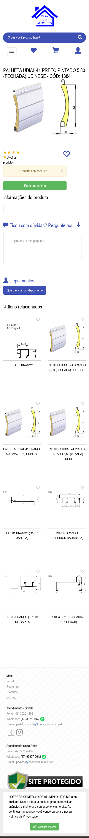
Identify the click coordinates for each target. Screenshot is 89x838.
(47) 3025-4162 (30, 719)
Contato (11, 697)
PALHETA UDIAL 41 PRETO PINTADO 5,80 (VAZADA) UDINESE (67, 454)
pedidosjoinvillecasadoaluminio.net (39, 724)
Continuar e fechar (46, 827)
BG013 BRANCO (22, 365)
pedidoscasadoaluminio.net (34, 762)
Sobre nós (12, 686)
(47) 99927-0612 (31, 756)
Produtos (12, 692)
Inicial (10, 681)
